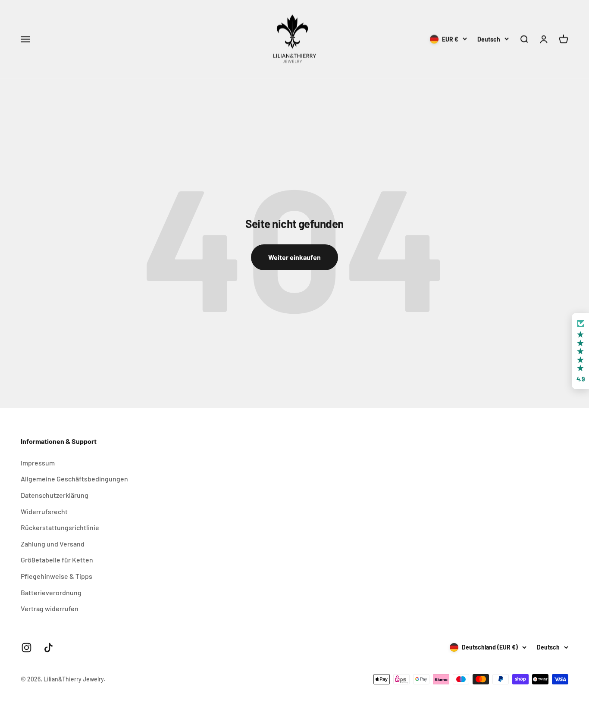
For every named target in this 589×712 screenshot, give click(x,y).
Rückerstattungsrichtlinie (60, 527)
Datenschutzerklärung (54, 495)
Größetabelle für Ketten (57, 560)
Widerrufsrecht (44, 511)
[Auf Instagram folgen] (26, 647)
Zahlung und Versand (53, 544)
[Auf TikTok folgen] (48, 647)
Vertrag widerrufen (49, 608)
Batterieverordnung (51, 592)
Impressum (38, 463)
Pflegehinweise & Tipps (56, 576)
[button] (580, 351)
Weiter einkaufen (294, 257)
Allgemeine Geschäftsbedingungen (74, 479)
